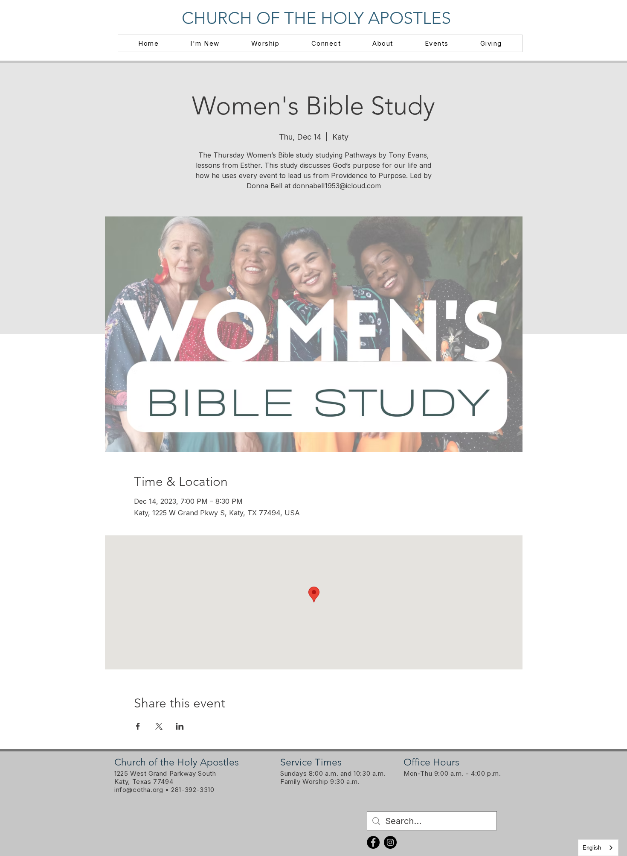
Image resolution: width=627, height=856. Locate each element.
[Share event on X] (159, 726)
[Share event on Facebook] (138, 726)
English (592, 847)
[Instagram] (390, 842)
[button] (204, 43)
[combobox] (598, 847)
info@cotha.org (138, 790)
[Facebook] (373, 842)
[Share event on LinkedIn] (180, 726)
